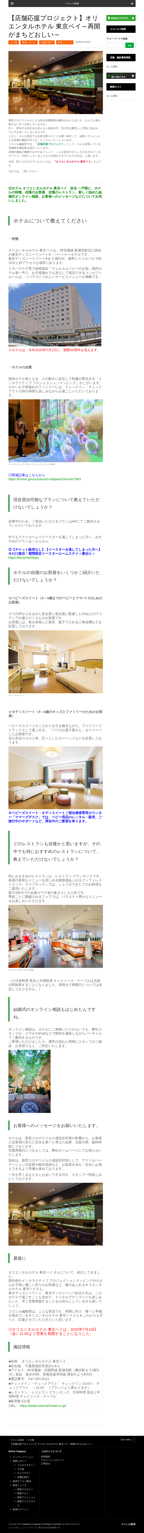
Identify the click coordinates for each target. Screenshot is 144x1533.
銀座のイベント (21, 1509)
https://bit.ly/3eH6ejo (23, 558)
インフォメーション (23, 1457)
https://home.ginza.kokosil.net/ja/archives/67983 (44, 479)
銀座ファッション (26, 1497)
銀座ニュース (65, 42)
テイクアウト (24, 1473)
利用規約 (45, 1456)
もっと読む (112, 66)
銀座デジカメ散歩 (22, 1481)
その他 (13, 42)
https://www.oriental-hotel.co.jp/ (43, 1406)
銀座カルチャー (25, 1489)
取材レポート (29, 42)
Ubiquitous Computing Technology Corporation (41, 1524)
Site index (126, 1439)
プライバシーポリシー (53, 1460)
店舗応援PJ (47, 42)
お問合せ (45, 1463)
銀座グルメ (23, 1493)
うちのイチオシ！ (26, 1465)
